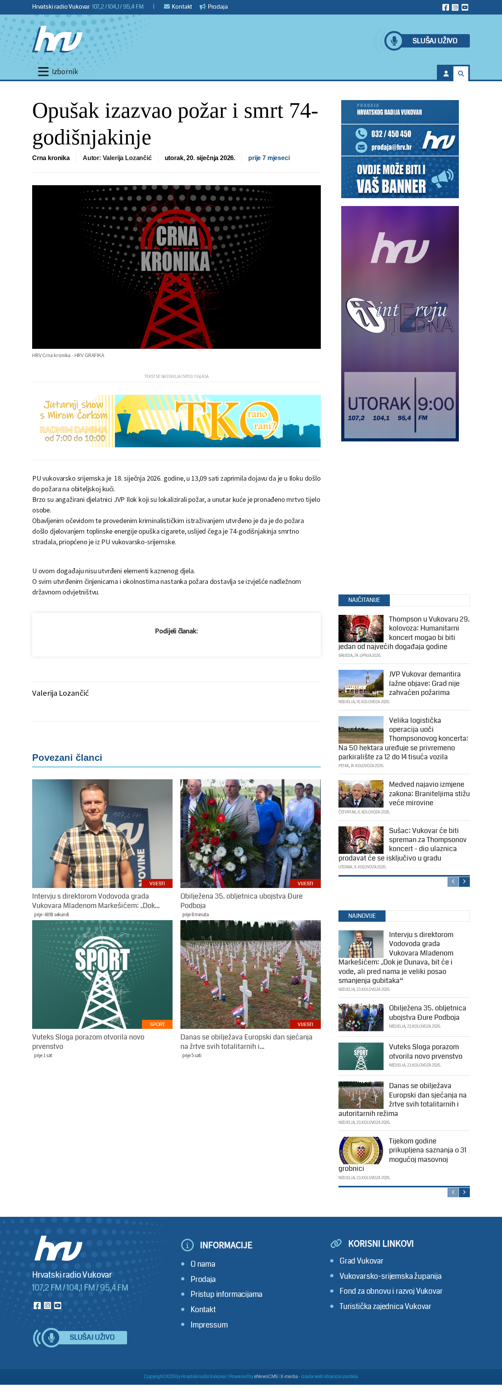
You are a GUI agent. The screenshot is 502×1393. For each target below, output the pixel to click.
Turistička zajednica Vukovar (385, 1306)
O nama (203, 1264)
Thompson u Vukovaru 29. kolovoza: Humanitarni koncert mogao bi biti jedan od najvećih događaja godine (403, 633)
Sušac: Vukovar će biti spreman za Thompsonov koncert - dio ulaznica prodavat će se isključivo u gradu (402, 844)
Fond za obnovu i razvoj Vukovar (391, 1291)
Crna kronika (51, 158)
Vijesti (157, 883)
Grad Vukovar (362, 1261)
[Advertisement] (400, 516)
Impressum (209, 1325)
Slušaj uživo (435, 41)
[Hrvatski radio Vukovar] (57, 39)
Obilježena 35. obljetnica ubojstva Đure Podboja (427, 1012)
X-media (289, 1376)
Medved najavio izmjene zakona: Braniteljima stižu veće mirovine (429, 793)
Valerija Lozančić (60, 693)
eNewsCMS (266, 1376)
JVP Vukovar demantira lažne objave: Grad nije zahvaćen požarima (425, 683)
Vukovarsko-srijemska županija (391, 1276)
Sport (157, 1024)
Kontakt (182, 6)
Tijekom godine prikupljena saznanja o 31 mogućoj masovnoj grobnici (402, 1155)
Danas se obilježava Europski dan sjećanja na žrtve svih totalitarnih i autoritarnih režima (402, 1099)
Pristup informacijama (226, 1294)
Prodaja (217, 6)
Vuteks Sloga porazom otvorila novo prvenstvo (425, 1051)
